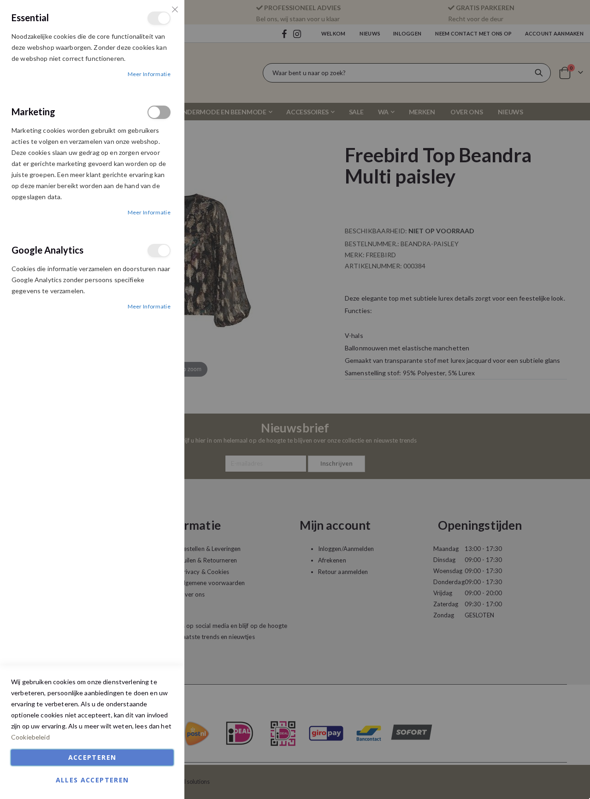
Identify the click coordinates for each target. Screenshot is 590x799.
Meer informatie (149, 74)
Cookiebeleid (30, 737)
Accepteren (92, 757)
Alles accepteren (92, 779)
